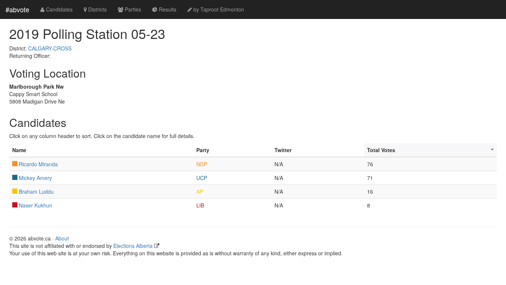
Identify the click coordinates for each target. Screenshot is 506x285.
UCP (201, 177)
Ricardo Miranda (38, 164)
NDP (201, 164)
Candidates (58, 9)
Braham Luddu (36, 191)
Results (166, 9)
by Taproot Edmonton (218, 9)
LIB (200, 205)
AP (199, 191)
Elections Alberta (133, 245)
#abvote (17, 9)
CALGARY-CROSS (49, 48)
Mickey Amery (35, 177)
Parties (132, 9)
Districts (97, 9)
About (62, 238)
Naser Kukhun (35, 205)
